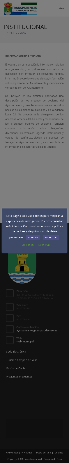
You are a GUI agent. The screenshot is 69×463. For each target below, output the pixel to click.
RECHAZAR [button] (51, 237)
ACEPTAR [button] (33, 237)
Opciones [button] (28, 244)
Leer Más (44, 244)
